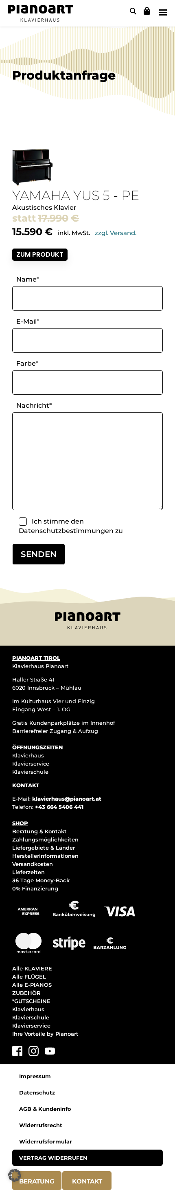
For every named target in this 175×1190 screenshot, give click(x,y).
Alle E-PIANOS (32, 984)
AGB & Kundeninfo (45, 1109)
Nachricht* (34, 405)
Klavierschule (30, 771)
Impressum (35, 1076)
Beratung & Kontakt (39, 831)
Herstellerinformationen (45, 856)
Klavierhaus (28, 755)
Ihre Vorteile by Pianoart (45, 1033)
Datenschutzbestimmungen (66, 531)
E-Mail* (27, 321)
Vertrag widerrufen (53, 1157)
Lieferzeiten (28, 872)
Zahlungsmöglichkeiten (45, 839)
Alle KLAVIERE (32, 968)
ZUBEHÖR (26, 993)
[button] (14, 1175)
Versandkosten (32, 864)
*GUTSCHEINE (31, 1001)
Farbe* (27, 363)
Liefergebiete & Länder (43, 847)
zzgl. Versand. (115, 233)
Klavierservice (30, 763)
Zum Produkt (39, 254)
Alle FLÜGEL (29, 976)
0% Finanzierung (35, 888)
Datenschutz (37, 1092)
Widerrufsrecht (40, 1125)
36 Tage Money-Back (41, 880)
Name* (27, 279)
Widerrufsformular (45, 1141)
